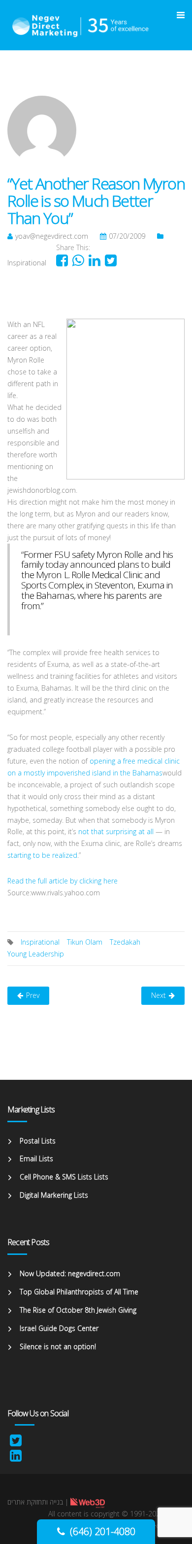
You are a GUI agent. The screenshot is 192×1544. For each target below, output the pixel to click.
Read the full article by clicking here (62, 880)
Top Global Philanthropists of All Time (79, 1291)
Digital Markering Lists (54, 1195)
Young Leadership (35, 953)
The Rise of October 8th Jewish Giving (78, 1310)
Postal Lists (38, 1140)
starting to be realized (42, 855)
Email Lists (36, 1158)
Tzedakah (125, 942)
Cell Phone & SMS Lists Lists (64, 1176)
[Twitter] (16, 1442)
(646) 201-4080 (102, 1531)
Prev (32, 995)
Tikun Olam (84, 942)
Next (158, 995)
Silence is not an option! (58, 1346)
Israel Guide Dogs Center (59, 1328)
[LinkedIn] (16, 1458)
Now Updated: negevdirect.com (70, 1273)
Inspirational (26, 262)
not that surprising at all (116, 831)
